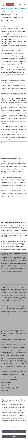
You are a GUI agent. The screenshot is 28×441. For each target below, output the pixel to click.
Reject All (14, 431)
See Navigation (4, 23)
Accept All (14, 436)
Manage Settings (14, 427)
